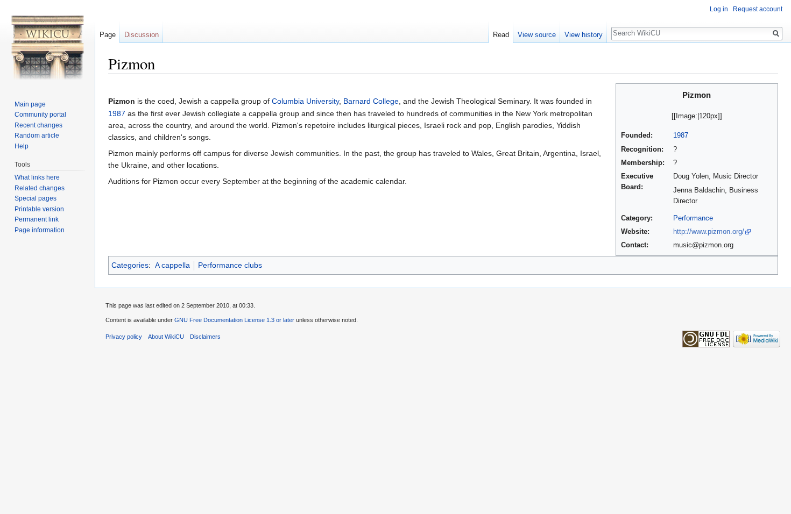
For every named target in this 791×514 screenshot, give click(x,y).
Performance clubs (230, 265)
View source (537, 35)
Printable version (39, 209)
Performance (693, 218)
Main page (30, 104)
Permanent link (37, 219)
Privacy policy (123, 336)
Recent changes (38, 125)
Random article (37, 135)
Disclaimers (205, 336)
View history (583, 35)
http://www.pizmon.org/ (708, 231)
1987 (680, 135)
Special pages (35, 198)
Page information (40, 230)
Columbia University (305, 101)
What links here (37, 177)
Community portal (40, 114)
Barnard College (371, 101)
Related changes (40, 188)
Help (22, 146)
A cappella (172, 265)
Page (108, 35)
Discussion (141, 35)
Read (501, 35)
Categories (130, 265)
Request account (757, 9)
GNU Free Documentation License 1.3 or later (234, 320)
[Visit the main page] (47, 43)
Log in (719, 9)
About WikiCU (166, 336)
